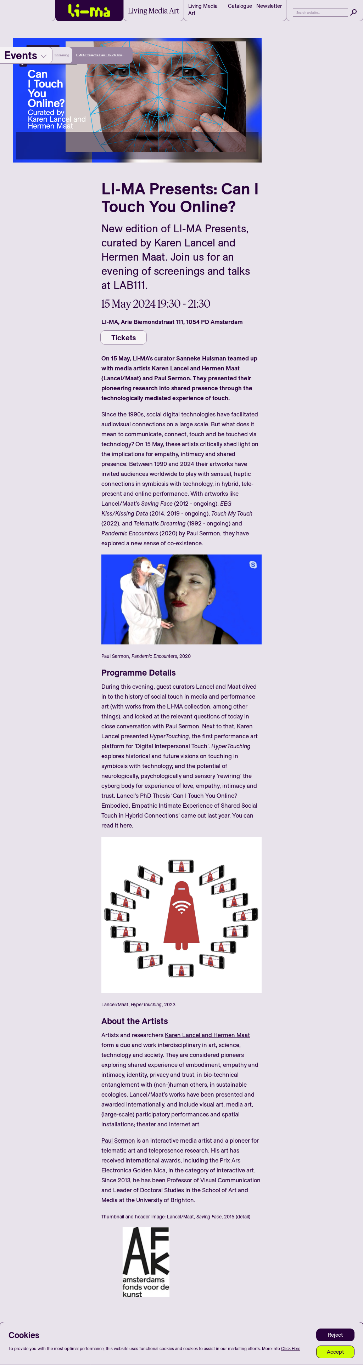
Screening (62, 55)
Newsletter (269, 5)
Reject (335, 1334)
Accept (335, 1351)
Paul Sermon (118, 1140)
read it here (116, 825)
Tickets (123, 337)
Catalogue (240, 5)
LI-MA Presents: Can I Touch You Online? (99, 55)
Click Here (290, 1348)
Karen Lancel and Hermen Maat (207, 1035)
